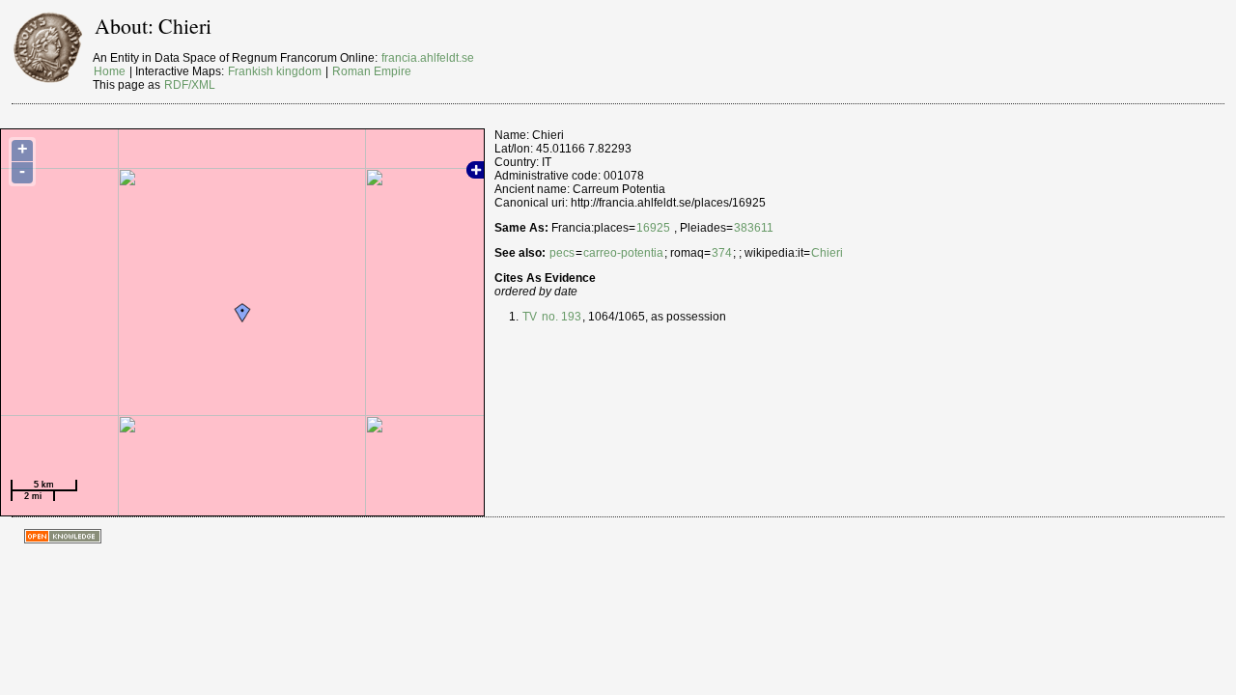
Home (110, 71)
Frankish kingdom (275, 71)
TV (529, 316)
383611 (753, 228)
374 (722, 253)
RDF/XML (189, 85)
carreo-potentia (623, 253)
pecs (562, 253)
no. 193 (560, 316)
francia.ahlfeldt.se (427, 58)
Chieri (827, 253)
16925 (653, 228)
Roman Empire (371, 71)
